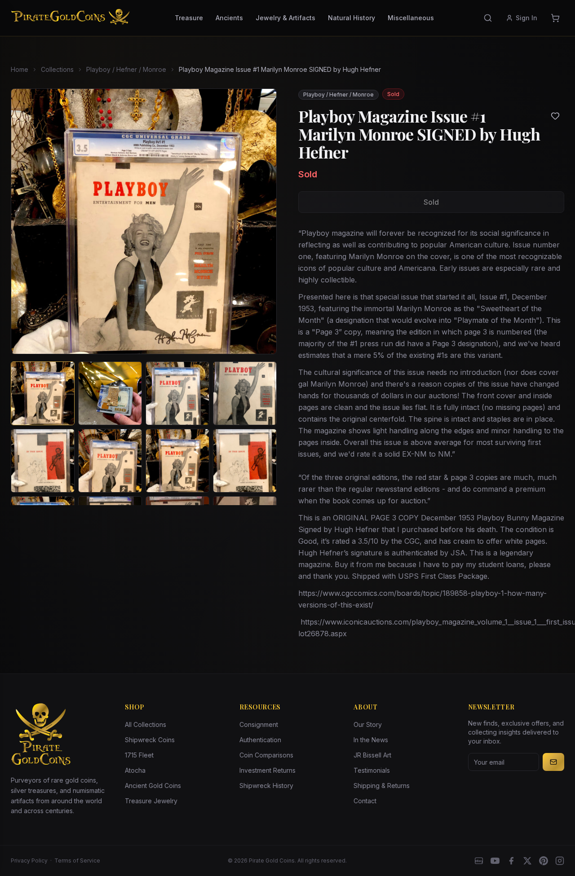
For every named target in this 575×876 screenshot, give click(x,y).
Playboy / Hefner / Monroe (126, 69)
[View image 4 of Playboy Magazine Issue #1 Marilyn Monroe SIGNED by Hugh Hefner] (245, 393)
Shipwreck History (266, 785)
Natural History (351, 18)
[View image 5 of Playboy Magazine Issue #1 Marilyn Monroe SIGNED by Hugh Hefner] (43, 461)
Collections (57, 69)
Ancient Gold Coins (153, 785)
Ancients (229, 18)
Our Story (368, 724)
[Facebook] (511, 860)
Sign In (526, 18)
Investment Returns (267, 770)
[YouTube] (495, 860)
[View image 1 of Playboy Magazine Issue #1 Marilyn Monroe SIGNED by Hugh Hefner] (43, 393)
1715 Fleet (139, 755)
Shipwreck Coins (150, 740)
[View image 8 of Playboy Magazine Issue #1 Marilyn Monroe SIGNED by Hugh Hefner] (245, 461)
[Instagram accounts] (559, 860)
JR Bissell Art (372, 755)
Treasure (189, 18)
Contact (365, 801)
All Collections (145, 724)
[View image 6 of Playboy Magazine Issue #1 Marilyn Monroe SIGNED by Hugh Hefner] (110, 461)
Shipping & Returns (382, 785)
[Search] (488, 18)
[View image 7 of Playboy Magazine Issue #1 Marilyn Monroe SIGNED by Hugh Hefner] (177, 461)
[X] (527, 860)
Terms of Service (77, 860)
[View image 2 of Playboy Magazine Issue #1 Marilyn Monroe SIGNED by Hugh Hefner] (110, 393)
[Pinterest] (543, 860)
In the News (371, 740)
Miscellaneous (411, 18)
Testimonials (372, 770)
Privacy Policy (29, 860)
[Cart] (555, 18)
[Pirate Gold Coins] (70, 18)
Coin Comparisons (266, 755)
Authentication (260, 740)
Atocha (135, 770)
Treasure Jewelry (151, 801)
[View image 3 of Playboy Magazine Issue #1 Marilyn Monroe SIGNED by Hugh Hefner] (177, 393)
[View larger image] (144, 221)
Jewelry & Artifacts (285, 18)
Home (19, 69)
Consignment (258, 724)
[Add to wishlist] (555, 116)
